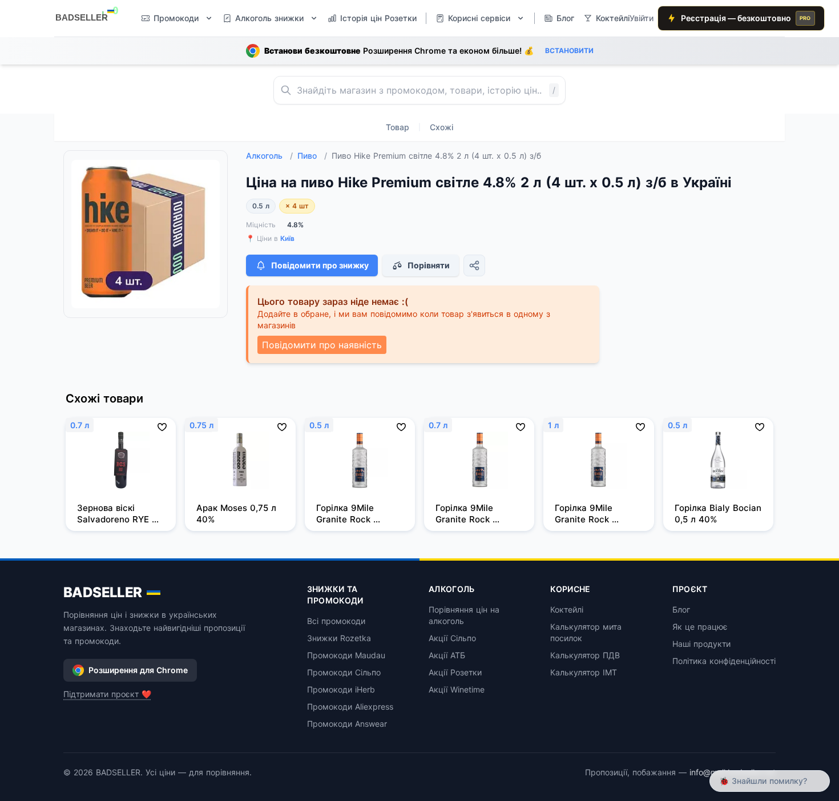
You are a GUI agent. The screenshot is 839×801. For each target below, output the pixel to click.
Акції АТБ (447, 655)
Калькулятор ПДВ (585, 655)
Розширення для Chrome (138, 670)
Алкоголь (269, 155)
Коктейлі (566, 609)
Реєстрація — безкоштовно (746, 18)
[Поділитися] (474, 265)
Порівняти (429, 265)
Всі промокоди (336, 621)
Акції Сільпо (452, 638)
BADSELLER (102, 592)
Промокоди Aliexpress (350, 706)
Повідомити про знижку (320, 265)
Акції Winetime (457, 689)
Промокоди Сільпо (344, 672)
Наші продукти (701, 644)
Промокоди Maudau (346, 655)
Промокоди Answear (347, 723)
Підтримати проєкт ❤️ (107, 694)
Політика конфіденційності (724, 661)
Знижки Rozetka (339, 638)
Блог (681, 609)
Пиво (312, 155)
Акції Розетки (455, 672)
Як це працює (700, 626)
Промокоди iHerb (341, 689)
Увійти (642, 18)
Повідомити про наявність (322, 345)
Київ (287, 238)
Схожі (441, 127)
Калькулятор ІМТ (583, 672)
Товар (397, 127)
